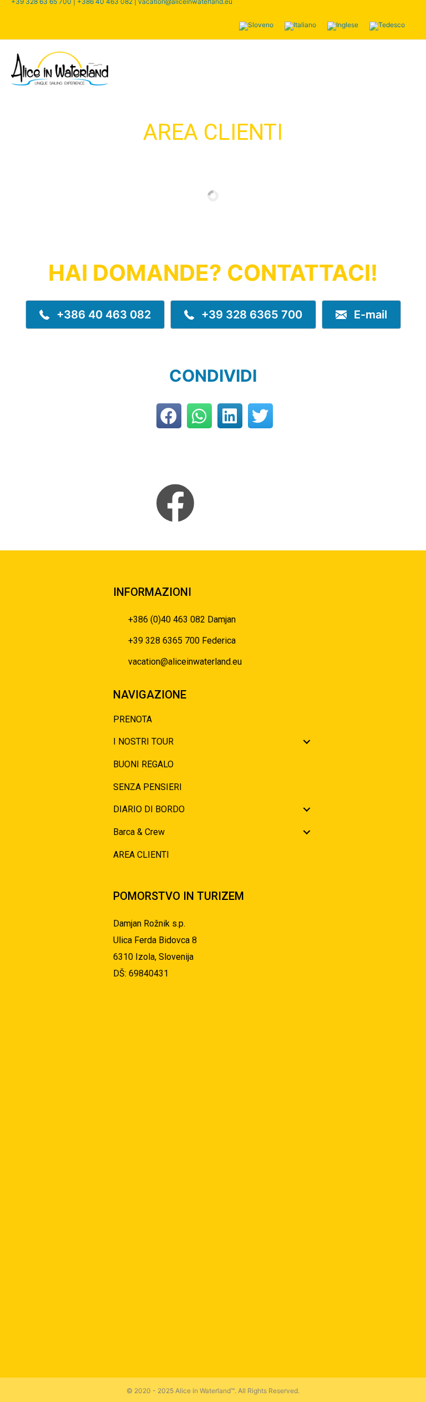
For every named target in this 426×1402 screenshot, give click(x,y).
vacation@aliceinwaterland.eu (185, 661)
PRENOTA (132, 719)
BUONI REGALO (143, 764)
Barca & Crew (139, 832)
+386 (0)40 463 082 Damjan (182, 619)
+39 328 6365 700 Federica (182, 640)
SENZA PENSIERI (147, 787)
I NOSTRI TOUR (143, 741)
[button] (95, 314)
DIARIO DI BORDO (149, 809)
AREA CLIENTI (141, 854)
